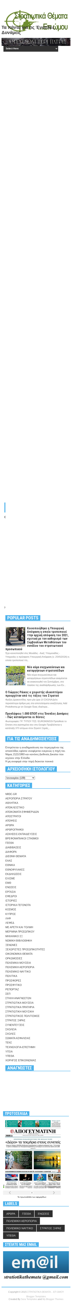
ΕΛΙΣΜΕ (10, 878)
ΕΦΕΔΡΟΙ (11, 896)
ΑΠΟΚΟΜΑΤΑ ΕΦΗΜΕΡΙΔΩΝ (22, 811)
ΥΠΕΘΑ (9, 1056)
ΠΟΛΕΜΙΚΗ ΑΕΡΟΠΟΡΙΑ (19, 967)
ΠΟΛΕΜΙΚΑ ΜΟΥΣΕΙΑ (18, 962)
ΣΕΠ (7, 993)
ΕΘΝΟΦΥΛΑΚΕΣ (15, 869)
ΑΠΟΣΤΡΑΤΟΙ (13, 816)
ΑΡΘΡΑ (9, 825)
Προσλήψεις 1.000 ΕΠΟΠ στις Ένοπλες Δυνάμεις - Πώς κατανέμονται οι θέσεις (37, 715)
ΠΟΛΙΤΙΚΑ (11, 976)
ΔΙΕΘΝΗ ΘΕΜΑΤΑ (15, 856)
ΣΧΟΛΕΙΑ (11, 1029)
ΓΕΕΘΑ (9, 842)
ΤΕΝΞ (8, 1042)
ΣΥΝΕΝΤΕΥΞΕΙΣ (14, 1025)
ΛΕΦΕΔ (9, 922)
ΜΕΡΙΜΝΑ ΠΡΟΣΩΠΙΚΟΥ (20, 931)
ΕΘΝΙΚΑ (10, 865)
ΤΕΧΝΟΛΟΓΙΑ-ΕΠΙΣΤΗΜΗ (20, 1047)
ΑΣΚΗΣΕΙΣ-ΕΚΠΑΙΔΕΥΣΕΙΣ (21, 834)
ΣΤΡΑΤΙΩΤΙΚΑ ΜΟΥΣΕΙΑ (19, 1002)
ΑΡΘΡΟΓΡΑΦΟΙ (14, 829)
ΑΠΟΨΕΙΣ (11, 820)
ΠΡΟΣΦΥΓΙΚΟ (13, 985)
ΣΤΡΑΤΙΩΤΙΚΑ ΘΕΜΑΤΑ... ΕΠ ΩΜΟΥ (45, 1292)
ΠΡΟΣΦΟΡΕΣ (13, 980)
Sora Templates (29, 1299)
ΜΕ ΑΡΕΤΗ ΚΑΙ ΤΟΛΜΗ (19, 927)
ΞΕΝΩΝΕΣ (11, 945)
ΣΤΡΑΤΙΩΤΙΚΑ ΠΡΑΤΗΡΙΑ (19, 1007)
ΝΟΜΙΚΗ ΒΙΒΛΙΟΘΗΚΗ (18, 940)
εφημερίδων (41, 1197)
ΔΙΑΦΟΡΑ (11, 851)
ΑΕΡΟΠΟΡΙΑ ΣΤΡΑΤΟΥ (18, 798)
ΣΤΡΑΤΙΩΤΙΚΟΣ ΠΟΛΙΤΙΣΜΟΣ (22, 1016)
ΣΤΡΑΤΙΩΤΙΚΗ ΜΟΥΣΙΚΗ (19, 1011)
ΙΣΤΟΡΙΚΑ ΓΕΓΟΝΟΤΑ (18, 905)
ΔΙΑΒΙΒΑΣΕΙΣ (13, 847)
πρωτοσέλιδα (26, 1197)
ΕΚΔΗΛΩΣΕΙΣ (13, 874)
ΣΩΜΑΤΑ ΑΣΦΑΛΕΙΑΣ (17, 1038)
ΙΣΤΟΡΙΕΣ (11, 900)
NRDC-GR (11, 794)
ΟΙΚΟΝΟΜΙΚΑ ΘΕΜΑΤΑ (19, 953)
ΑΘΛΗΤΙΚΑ (11, 802)
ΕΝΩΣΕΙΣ (10, 887)
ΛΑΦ (8, 918)
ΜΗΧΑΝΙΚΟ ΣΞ (14, 936)
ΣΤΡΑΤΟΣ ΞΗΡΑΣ (15, 1020)
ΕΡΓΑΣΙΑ (10, 891)
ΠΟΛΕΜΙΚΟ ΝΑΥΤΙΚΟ (18, 971)
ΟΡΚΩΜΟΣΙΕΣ (13, 958)
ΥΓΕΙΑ (9, 1051)
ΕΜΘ (8, 882)
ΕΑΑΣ (8, 860)
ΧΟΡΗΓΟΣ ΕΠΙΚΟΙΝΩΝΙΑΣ (20, 1060)
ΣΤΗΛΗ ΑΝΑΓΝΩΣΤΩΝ (18, 998)
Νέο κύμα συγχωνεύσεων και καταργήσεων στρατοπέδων (46, 668)
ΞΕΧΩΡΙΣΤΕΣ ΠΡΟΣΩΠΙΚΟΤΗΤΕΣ (25, 949)
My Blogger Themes (52, 1299)
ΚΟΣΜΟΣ (10, 909)
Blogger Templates (36, 1296)
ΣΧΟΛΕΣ (10, 1033)
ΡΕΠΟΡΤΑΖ (12, 989)
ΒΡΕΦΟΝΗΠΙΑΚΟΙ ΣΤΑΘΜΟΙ (22, 838)
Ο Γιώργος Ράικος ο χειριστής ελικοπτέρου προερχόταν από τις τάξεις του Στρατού (34, 693)
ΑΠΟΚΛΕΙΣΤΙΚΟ (14, 807)
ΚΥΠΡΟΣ (10, 914)
